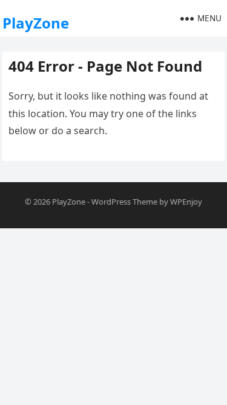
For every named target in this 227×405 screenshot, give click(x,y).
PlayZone (35, 23)
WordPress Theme (124, 201)
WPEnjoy (186, 201)
